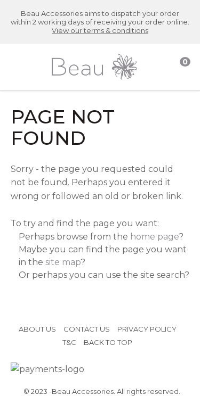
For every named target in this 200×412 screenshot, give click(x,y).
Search (161, 67)
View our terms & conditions (100, 30)
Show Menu (18, 66)
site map (63, 262)
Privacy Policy (147, 329)
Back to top (108, 342)
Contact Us (86, 329)
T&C (69, 342)
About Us (37, 329)
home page (154, 237)
